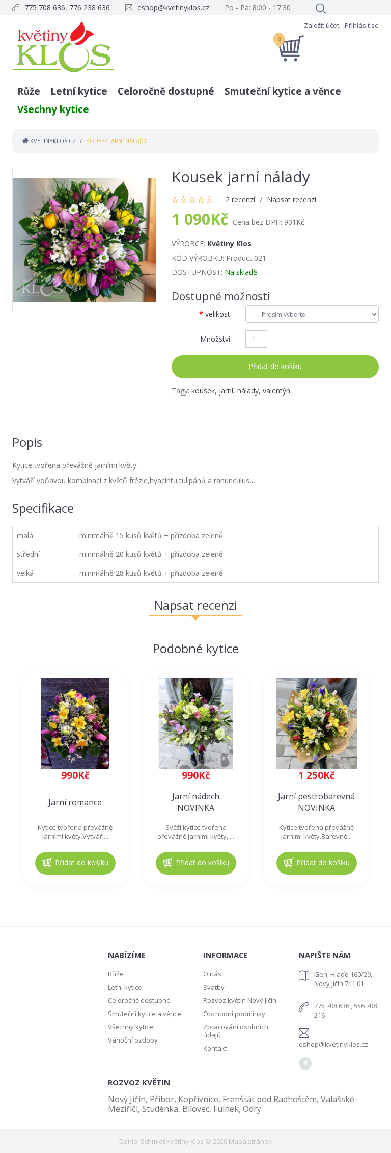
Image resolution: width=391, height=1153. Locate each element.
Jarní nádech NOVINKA (195, 802)
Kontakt (215, 1048)
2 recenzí (240, 199)
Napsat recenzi (291, 199)
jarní (226, 391)
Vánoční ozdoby (133, 1040)
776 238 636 (89, 7)
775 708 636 (44, 7)
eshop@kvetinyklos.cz (173, 7)
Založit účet (321, 25)
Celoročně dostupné (166, 91)
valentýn (276, 391)
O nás (212, 973)
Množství (215, 339)
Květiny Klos (229, 243)
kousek (203, 391)
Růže (28, 91)
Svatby (214, 987)
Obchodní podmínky (234, 1013)
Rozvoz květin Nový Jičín (239, 1000)
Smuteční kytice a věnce (283, 91)
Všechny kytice (53, 109)
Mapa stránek (250, 1141)
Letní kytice (78, 91)
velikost (217, 314)
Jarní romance (75, 802)
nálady (248, 391)
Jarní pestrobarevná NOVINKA (316, 802)
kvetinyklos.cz (52, 140)
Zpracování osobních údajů (235, 1030)
